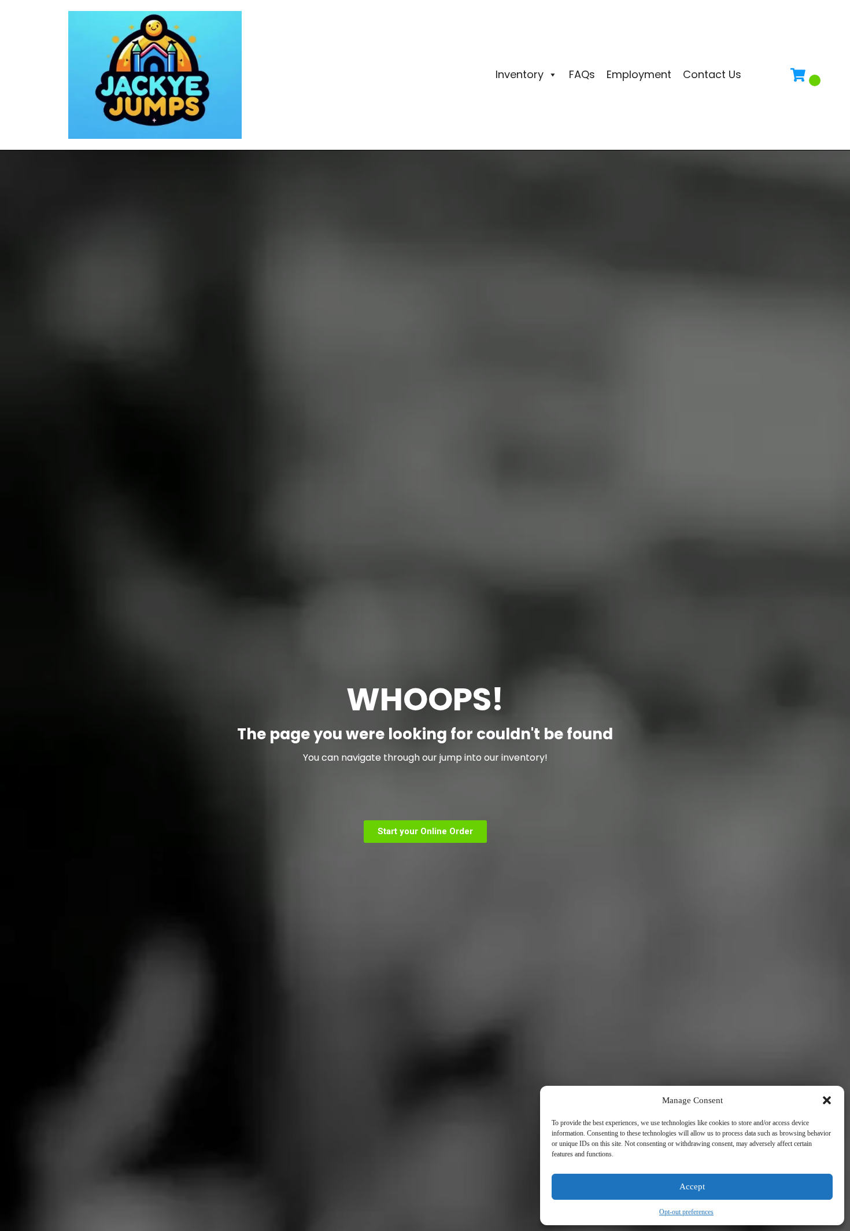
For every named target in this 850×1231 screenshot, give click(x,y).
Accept (692, 1186)
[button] (827, 1100)
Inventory (520, 74)
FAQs (582, 74)
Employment (639, 74)
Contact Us (712, 74)
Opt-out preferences (686, 1212)
